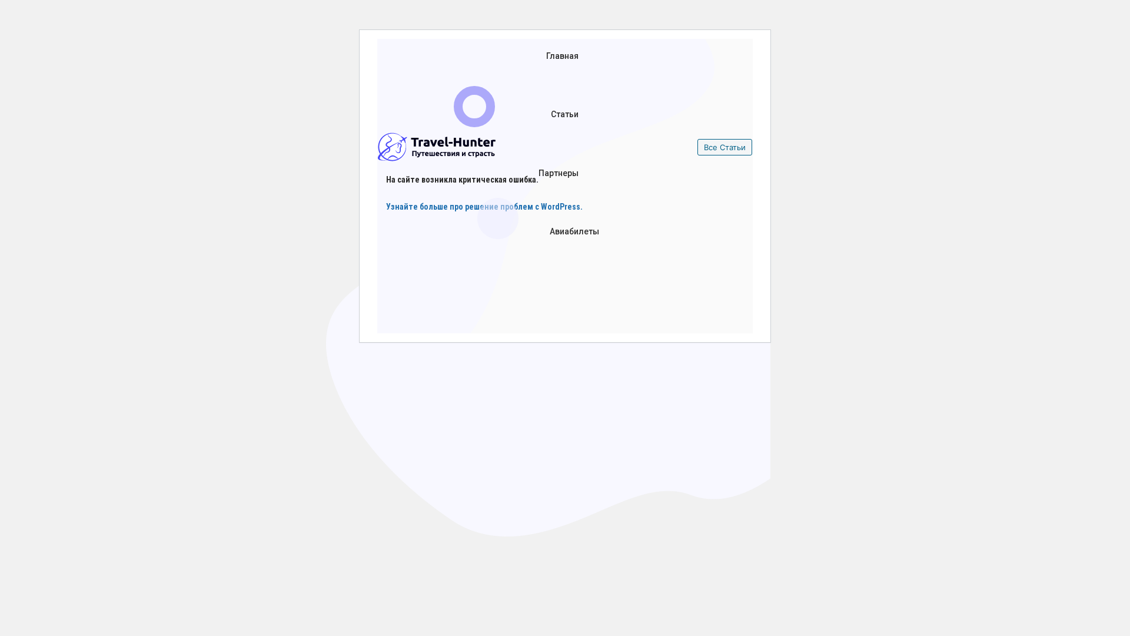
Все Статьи (725, 147)
